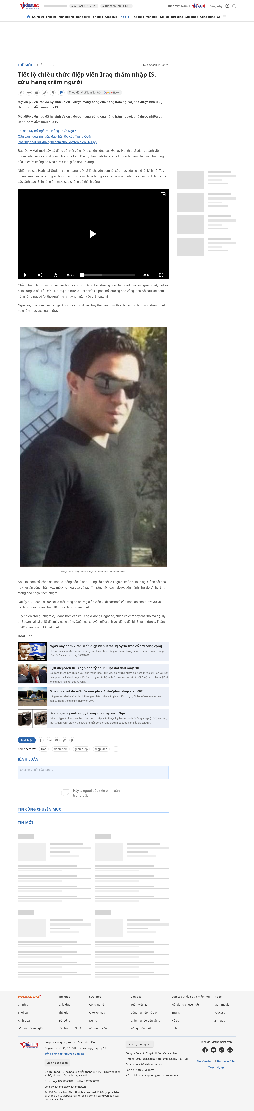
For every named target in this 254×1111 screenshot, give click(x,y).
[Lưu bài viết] (53, 93)
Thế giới (124, 17)
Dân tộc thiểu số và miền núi (191, 996)
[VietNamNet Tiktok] (221, 1051)
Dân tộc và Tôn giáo (89, 17)
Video (218, 996)
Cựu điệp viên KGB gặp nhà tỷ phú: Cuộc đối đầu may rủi (94, 668)
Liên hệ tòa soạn (57, 1062)
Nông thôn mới (141, 1028)
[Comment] (61, 93)
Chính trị (38, 17)
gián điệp (81, 749)
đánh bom (61, 749)
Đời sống (177, 17)
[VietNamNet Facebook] (205, 1051)
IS (116, 749)
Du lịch (94, 1020)
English (177, 1012)
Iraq (44, 749)
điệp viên (101, 749)
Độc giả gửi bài (226, 1061)
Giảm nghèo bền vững (145, 1020)
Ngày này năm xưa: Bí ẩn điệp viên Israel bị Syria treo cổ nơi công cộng (106, 646)
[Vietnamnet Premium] (30, 998)
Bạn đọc (136, 996)
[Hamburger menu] (224, 17)
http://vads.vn (145, 1070)
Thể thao (138, 17)
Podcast (219, 1012)
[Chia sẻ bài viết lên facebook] (21, 93)
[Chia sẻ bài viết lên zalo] (29, 93)
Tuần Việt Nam (178, 6)
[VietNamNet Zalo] (230, 1051)
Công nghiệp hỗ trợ (144, 1012)
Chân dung (45, 65)
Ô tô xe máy (97, 1012)
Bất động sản (98, 1028)
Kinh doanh (66, 17)
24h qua (219, 1020)
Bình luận (27, 740)
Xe (218, 17)
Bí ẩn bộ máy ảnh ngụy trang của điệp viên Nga (87, 713)
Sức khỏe (191, 17)
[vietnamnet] (30, 9)
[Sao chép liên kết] (45, 93)
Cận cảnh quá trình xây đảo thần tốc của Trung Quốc (55, 136)
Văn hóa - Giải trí (157, 17)
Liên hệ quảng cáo (139, 1044)
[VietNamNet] (28, 17)
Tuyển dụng (216, 1067)
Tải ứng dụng (205, 1061)
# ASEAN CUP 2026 (83, 6)
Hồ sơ (175, 1020)
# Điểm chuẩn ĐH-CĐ (116, 6)
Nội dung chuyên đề (185, 1004)
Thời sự (51, 17)
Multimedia (222, 1004)
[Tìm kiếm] (234, 6)
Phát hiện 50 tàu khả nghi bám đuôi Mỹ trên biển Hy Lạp (57, 142)
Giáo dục (111, 17)
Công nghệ (207, 17)
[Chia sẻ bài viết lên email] (37, 93)
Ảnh (174, 1028)
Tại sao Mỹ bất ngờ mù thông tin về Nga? (47, 131)
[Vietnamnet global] (198, 7)
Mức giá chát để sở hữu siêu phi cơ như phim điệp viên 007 (96, 691)
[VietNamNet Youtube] (213, 1051)
